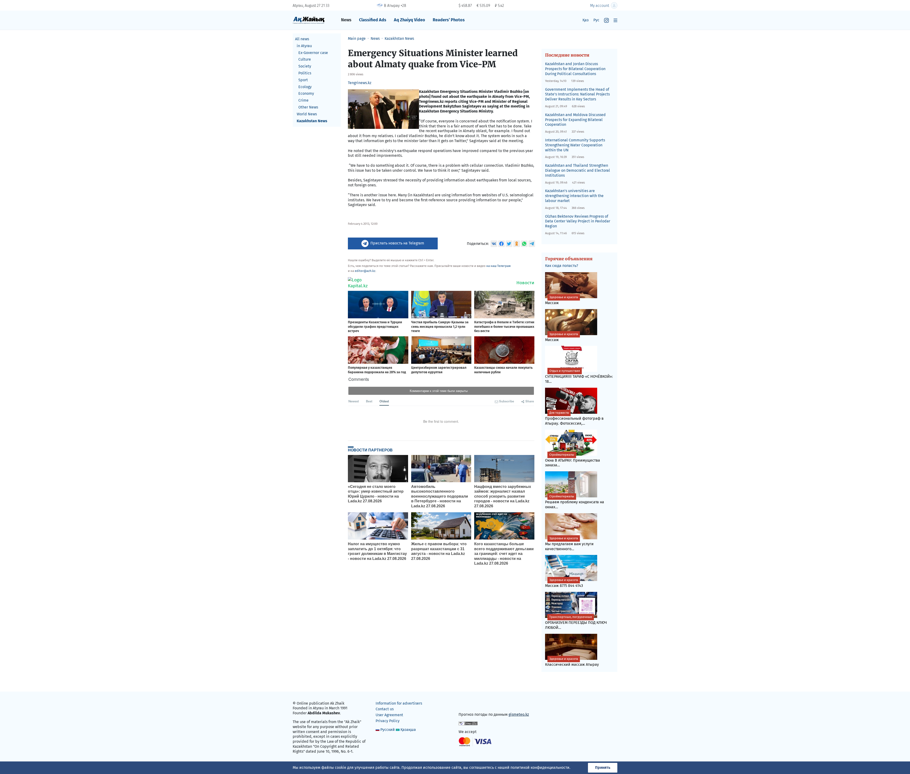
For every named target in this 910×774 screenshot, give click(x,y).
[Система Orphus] (468, 723)
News (346, 19)
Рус (596, 20)
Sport (303, 80)
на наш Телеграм (498, 266)
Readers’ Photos (449, 19)
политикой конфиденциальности (539, 767)
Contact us (385, 709)
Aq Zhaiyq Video (409, 19)
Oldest (384, 401)
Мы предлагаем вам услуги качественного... (569, 543)
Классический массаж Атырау (572, 662)
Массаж (561, 300)
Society (304, 66)
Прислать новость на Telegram (397, 243)
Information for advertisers (399, 703)
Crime (303, 100)
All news (302, 39)
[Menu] (615, 20)
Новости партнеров (370, 450)
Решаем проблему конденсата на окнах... (574, 502)
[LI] (469, 704)
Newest (353, 401)
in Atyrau (304, 46)
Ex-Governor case (313, 52)
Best (369, 401)
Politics (304, 73)
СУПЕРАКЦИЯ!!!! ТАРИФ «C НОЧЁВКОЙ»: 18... (579, 376)
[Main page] (309, 20)
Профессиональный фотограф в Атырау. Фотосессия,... (574, 418)
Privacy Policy (388, 721)
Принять (602, 767)
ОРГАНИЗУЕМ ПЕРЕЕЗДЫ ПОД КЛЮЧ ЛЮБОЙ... (576, 622)
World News (307, 114)
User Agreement (389, 715)
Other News (308, 107)
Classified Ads (372, 19)
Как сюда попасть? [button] (561, 265)
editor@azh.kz (365, 271)
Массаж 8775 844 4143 (564, 583)
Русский (387, 729)
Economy (306, 93)
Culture (304, 59)
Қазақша (408, 729)
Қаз (585, 20)
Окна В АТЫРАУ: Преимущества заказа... (572, 460)
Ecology (305, 87)
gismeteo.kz (519, 714)
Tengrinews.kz (359, 83)
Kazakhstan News (312, 121)
